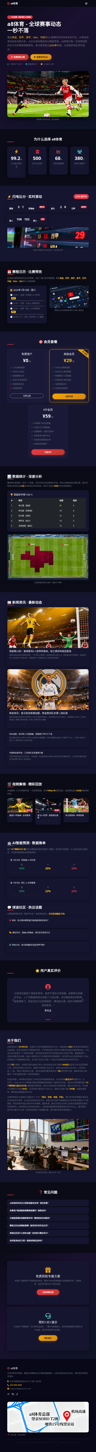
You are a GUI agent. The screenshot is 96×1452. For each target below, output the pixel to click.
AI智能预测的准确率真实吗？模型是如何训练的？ (30, 1218)
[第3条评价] (49, 1019)
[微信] (12, 1394)
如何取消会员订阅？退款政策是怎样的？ (26, 1240)
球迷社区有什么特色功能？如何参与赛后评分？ (29, 1233)
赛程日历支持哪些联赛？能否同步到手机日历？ (29, 1225)
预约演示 (48, 1338)
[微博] (8, 1394)
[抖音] (17, 1394)
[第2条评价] (48, 1019)
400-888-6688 (16, 1385)
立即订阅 (69, 396)
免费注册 (27, 396)
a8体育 (14, 3)
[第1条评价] (46, 1019)
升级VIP (48, 452)
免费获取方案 (19, 57)
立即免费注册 (48, 1292)
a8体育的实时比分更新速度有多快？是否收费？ (29, 1203)
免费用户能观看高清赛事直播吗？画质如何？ (28, 1210)
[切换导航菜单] (86, 3)
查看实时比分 (42, 57)
